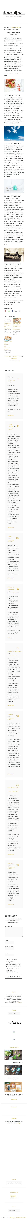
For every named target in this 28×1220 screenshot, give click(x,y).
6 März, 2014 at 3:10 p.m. (13, 791)
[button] (5, 311)
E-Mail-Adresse (9, 946)
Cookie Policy (13, 1196)
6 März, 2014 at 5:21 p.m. (11, 541)
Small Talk (17, 360)
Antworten (11, 415)
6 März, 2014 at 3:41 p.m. (11, 719)
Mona (10, 536)
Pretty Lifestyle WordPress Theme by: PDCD (18, 1218)
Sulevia (10, 714)
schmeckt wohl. (14, 787)
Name (7, 940)
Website (7, 953)
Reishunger (18, 1123)
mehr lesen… (20, 1002)
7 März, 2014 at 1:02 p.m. (11, 429)
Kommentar (9, 926)
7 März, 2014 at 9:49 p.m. (11, 381)
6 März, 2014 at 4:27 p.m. (13, 655)
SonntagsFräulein (14, 651)
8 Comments (14, 358)
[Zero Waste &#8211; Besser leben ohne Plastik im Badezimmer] (17, 320)
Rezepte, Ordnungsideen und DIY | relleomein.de (14, 14)
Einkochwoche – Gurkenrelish (14, 1062)
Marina (10, 863)
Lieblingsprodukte (14, 1197)
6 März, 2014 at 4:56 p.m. (13, 592)
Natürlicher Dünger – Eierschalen (14, 1078)
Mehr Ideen (14, 1099)
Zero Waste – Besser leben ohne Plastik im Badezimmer (17, 326)
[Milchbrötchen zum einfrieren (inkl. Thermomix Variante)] (8, 338)
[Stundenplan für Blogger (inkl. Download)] (8, 320)
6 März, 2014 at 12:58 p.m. (11, 868)
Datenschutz (13, 1195)
